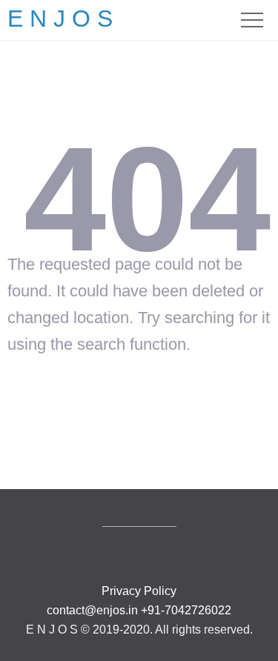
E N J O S (60, 18)
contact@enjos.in (92, 610)
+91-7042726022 (186, 610)
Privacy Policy (139, 591)
